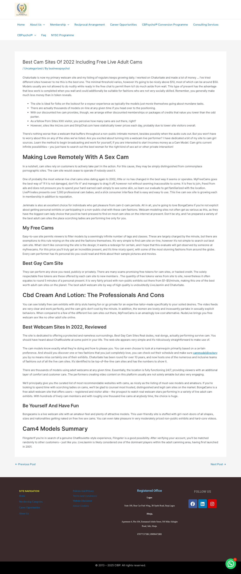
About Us (24, 513)
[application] (43, 24)
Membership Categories (31, 501)
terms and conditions (85, 496)
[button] (230, 564)
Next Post (218, 464)
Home (22, 496)
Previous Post (25, 464)
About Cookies (81, 505)
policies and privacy (83, 491)
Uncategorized (33, 68)
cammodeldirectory (205, 352)
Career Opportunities (29, 507)
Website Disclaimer (82, 501)
